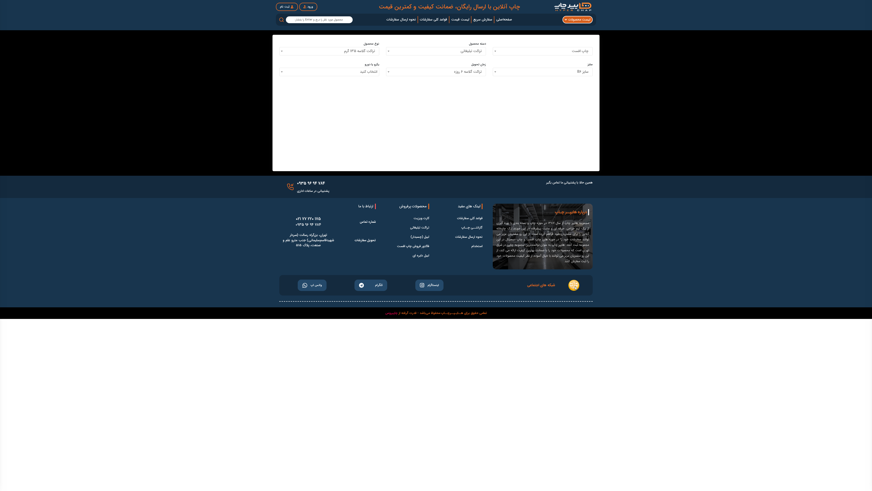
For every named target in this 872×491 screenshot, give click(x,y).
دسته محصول (477, 44)
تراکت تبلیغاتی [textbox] (472, 51)
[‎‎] (290, 186)
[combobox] (543, 51)
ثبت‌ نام (285, 6)
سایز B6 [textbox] (584, 72)
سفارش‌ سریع (482, 19)
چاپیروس (391, 313)
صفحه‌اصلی (504, 19)
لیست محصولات (579, 19)
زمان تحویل (478, 64)
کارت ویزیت (421, 218)
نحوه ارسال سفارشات (469, 237)
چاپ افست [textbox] (581, 51)
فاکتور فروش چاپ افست (413, 246)
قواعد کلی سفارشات (470, 218)
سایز (590, 64)
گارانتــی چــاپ (472, 227)
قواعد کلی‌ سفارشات (433, 19)
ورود (310, 6)
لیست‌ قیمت (460, 19)
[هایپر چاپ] (573, 6)
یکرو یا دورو (372, 64)
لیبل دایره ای (421, 255)
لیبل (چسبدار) (420, 237)
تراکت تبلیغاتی (419, 227)
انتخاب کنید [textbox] (368, 72)
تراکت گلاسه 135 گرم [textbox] (360, 51)
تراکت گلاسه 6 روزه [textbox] (469, 72)
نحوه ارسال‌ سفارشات (401, 19)
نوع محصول (371, 44)
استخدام (477, 246)
